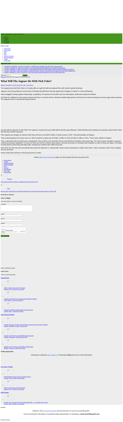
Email (2, 218)
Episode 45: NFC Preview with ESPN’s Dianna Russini (19, 335)
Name (2, 214)
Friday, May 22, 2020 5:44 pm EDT (13, 300)
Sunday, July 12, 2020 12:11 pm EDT (14, 289)
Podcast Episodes (8, 57)
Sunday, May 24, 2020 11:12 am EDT (14, 404)
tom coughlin (7, 172)
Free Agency (7, 50)
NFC (5, 54)
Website (3, 223)
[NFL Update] (5, 46)
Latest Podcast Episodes (7, 314)
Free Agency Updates (7, 367)
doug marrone (7, 160)
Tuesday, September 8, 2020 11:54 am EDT (15, 326)
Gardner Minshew (9, 163)
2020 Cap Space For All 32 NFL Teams (14, 288)
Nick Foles (7, 171)
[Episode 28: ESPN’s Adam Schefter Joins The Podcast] (10, 307)
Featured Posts (5, 278)
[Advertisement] (51, 16)
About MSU (7, 60)
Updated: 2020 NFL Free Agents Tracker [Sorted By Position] (20, 299)
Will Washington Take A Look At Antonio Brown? (17, 376)
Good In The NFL (9, 56)
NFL (5, 166)
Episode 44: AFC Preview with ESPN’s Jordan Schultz (18, 346)
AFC (5, 53)
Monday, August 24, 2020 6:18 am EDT (14, 348)
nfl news (6, 168)
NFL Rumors (7, 169)
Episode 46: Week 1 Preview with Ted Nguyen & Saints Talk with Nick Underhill (25, 324)
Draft (5, 51)
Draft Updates (5, 392)
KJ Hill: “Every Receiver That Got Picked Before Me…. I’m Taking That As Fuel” (26, 402)
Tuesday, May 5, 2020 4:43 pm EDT (14, 311)
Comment (3, 204)
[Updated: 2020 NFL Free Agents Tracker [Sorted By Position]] (10, 296)
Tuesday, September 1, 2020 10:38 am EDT (15, 337)
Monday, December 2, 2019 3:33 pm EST (12, 85)
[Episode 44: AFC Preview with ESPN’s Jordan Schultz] (10, 344)
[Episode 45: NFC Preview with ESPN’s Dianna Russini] (10, 333)
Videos (6, 59)
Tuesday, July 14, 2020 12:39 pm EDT (14, 378)
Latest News (7, 48)
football (6, 162)
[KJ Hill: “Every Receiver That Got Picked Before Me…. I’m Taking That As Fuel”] (10, 399)
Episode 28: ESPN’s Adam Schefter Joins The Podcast (18, 310)
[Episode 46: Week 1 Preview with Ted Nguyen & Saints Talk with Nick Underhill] (10, 322)
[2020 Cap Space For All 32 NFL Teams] (10, 285)
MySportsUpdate (8, 165)
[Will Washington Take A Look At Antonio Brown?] (10, 374)
